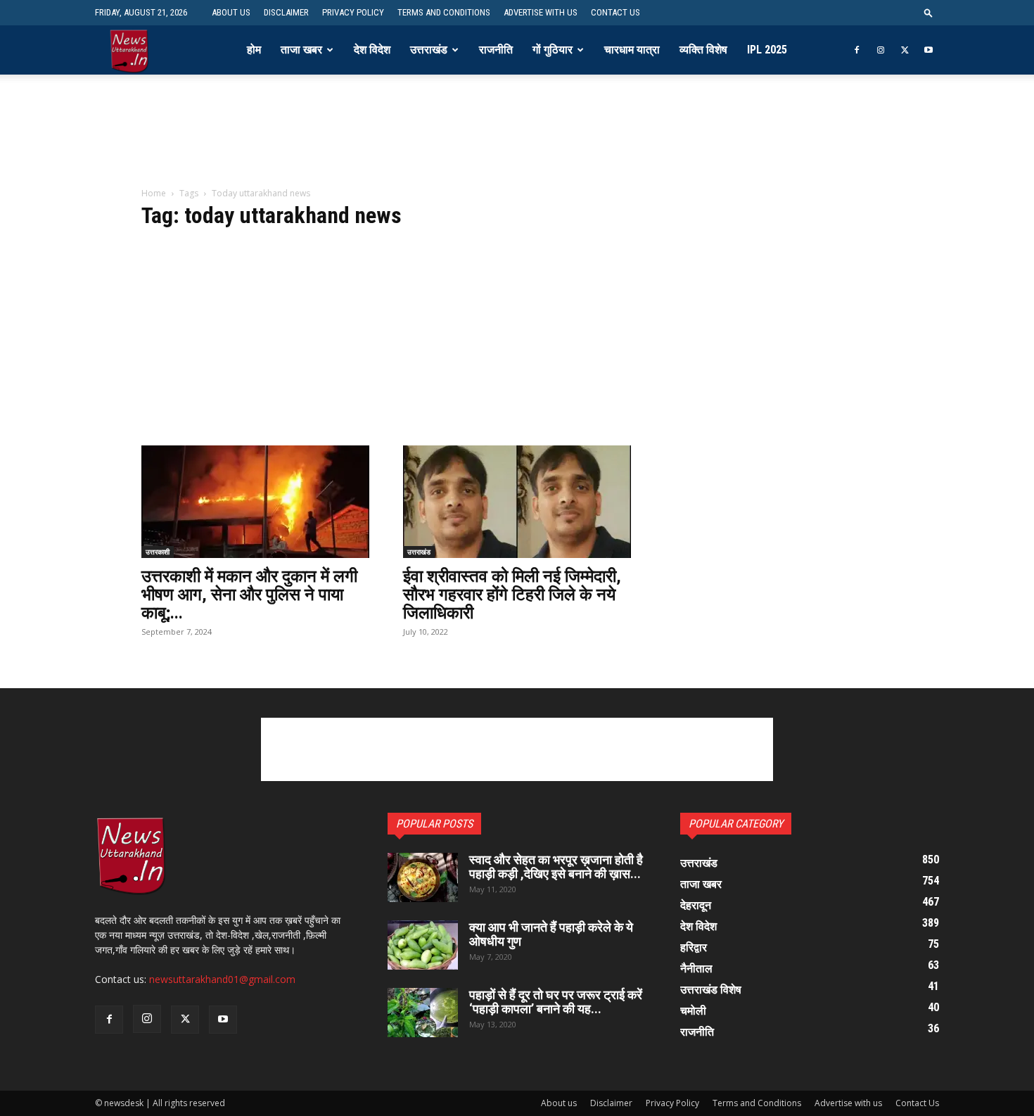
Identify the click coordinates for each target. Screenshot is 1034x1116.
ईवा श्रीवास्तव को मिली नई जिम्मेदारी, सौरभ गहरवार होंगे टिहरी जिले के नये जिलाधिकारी (512, 594)
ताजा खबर (301, 49)
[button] (928, 12)
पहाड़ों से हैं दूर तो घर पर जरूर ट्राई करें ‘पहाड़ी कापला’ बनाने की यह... (555, 1001)
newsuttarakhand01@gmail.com (222, 979)
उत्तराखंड (428, 49)
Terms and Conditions (443, 12)
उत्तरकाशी (158, 552)
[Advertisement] (517, 140)
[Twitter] (904, 50)
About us (231, 12)
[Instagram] (880, 50)
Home (153, 193)
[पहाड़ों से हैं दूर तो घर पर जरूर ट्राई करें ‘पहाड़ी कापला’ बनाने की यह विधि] (423, 1012)
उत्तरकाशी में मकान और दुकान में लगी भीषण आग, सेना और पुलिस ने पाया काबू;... (249, 594)
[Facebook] (856, 50)
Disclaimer (286, 12)
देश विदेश (372, 49)
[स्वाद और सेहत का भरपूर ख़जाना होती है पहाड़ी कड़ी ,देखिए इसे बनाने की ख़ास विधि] (423, 877)
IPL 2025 (767, 49)
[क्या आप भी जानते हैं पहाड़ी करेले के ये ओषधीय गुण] (423, 945)
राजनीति (496, 49)
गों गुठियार (552, 49)
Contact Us (615, 12)
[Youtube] (928, 50)
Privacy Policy (353, 12)
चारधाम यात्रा (632, 49)
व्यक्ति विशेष (703, 49)
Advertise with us (540, 12)
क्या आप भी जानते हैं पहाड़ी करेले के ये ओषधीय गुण (551, 934)
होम (254, 49)
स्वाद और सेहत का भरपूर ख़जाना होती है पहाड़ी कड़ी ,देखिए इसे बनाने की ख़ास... (556, 866)
